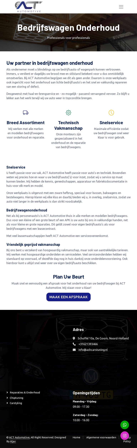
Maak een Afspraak (68, 297)
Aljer (13, 441)
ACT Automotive (19, 437)
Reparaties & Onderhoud (25, 392)
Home (76, 437)
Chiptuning (16, 397)
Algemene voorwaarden (101, 437)
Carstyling (16, 403)
